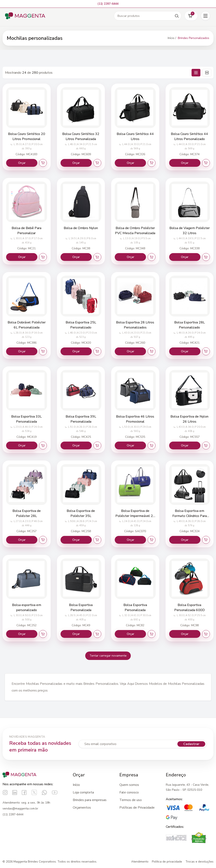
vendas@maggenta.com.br (20, 809)
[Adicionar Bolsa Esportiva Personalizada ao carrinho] (97, 634)
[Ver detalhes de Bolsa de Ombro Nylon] (81, 202)
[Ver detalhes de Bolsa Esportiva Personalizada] (81, 579)
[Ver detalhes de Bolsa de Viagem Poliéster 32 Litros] (190, 202)
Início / (172, 38)
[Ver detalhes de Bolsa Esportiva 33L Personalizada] (27, 390)
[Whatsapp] (44, 792)
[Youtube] (54, 792)
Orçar (22, 163)
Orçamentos (82, 807)
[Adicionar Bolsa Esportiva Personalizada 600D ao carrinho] (206, 634)
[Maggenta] (25, 15)
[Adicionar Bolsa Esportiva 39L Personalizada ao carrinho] (97, 445)
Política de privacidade (167, 862)
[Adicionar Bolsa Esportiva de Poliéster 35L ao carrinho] (97, 540)
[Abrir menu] (205, 15)
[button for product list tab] (206, 72)
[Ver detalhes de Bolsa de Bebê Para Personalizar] (27, 202)
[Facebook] (24, 792)
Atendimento (139, 862)
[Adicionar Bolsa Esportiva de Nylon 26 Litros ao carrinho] (206, 445)
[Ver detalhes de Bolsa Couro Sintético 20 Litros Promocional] (27, 108)
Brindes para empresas (90, 800)
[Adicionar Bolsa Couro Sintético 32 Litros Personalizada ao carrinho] (97, 163)
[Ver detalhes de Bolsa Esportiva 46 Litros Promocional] (135, 390)
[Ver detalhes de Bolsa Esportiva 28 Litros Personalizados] (135, 296)
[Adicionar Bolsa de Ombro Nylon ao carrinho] (97, 257)
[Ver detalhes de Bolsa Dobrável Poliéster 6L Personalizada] (27, 296)
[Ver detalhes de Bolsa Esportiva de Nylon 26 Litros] (190, 390)
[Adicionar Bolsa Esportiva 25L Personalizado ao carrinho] (97, 351)
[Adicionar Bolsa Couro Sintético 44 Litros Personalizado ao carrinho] (206, 163)
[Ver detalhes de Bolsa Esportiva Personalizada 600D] (190, 579)
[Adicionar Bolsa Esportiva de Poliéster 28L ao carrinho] (43, 540)
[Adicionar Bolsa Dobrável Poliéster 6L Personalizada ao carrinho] (43, 351)
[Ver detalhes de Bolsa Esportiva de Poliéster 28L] (27, 484)
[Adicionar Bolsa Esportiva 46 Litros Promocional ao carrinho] (151, 445)
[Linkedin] (14, 792)
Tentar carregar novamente (108, 656)
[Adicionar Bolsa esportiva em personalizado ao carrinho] (43, 634)
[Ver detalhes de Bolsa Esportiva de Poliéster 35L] (81, 484)
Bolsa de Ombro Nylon (81, 228)
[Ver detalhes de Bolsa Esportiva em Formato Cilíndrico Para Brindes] (190, 484)
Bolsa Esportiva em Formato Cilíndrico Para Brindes (189, 516)
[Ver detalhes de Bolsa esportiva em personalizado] (27, 579)
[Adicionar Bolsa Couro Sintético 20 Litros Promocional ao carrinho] (43, 163)
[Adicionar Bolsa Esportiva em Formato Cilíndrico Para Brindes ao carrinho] (206, 540)
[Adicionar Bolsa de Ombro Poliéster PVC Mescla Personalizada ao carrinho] (151, 257)
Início (76, 785)
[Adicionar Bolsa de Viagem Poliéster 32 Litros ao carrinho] (206, 257)
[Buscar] (176, 15)
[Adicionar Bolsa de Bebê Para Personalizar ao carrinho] (43, 257)
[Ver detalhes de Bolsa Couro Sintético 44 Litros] (135, 108)
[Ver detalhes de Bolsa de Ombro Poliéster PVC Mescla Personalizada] (135, 202)
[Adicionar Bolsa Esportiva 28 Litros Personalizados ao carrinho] (151, 351)
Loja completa (83, 792)
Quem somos (129, 785)
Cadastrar (191, 744)
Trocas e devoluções (199, 862)
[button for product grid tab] (196, 72)
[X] (34, 792)
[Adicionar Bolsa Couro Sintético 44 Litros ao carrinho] (151, 163)
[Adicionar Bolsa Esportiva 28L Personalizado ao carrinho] (206, 351)
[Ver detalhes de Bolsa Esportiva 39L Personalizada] (81, 390)
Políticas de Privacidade (137, 807)
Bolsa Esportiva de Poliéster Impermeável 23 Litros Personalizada (135, 516)
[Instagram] (5, 792)
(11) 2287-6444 (13, 814)
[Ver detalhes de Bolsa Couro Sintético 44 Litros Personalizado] (190, 108)
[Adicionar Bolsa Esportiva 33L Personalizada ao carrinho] (43, 445)
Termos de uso (130, 800)
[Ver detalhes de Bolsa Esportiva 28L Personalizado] (190, 296)
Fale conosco (129, 792)
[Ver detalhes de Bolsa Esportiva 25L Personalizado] (81, 296)
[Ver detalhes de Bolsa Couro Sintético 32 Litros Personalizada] (81, 108)
